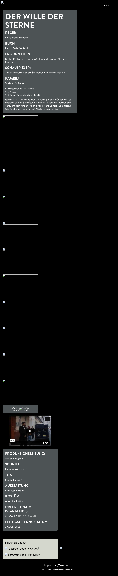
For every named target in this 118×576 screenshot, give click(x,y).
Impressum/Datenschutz (59, 565)
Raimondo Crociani (16, 469)
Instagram (33, 554)
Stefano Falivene (14, 83)
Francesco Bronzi (15, 490)
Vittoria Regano (14, 458)
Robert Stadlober (33, 72)
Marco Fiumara (13, 479)
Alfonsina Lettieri (15, 501)
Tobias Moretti (13, 72)
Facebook (33, 548)
